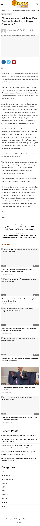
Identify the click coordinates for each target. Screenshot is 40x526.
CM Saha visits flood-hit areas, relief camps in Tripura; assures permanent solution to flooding (18, 453)
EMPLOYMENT (6, 475)
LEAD (9, 14)
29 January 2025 (7, 333)
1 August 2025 (11, 30)
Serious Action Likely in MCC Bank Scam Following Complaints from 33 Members (19, 329)
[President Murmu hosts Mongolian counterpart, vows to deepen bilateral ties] (20, 346)
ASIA (2, 471)
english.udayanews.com (24, 519)
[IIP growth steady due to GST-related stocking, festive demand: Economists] (20, 287)
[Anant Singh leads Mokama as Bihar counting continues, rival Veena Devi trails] (20, 257)
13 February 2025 (8, 422)
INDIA (4, 14)
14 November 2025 (8, 274)
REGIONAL (4, 495)
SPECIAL (4, 499)
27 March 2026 (7, 392)
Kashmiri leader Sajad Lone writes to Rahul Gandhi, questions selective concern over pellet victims (17, 446)
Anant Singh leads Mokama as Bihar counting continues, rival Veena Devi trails (16, 270)
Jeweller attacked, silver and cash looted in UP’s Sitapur (18, 435)
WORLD (4, 506)
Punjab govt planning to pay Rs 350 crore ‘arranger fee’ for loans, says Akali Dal (19, 440)
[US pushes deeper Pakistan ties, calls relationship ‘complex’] (20, 376)
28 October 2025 (7, 304)
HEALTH (4, 483)
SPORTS (4, 502)
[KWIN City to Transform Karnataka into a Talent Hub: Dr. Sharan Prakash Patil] (20, 405)
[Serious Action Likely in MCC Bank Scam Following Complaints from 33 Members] (20, 317)
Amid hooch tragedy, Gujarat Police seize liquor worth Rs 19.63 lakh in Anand (18, 459)
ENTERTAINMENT (7, 479)
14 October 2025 (7, 363)
